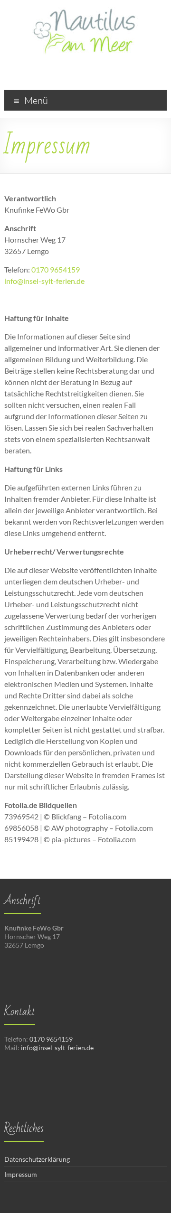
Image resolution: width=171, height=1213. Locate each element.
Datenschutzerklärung (37, 1159)
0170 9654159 (55, 269)
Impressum (20, 1174)
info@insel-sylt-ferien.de (44, 280)
